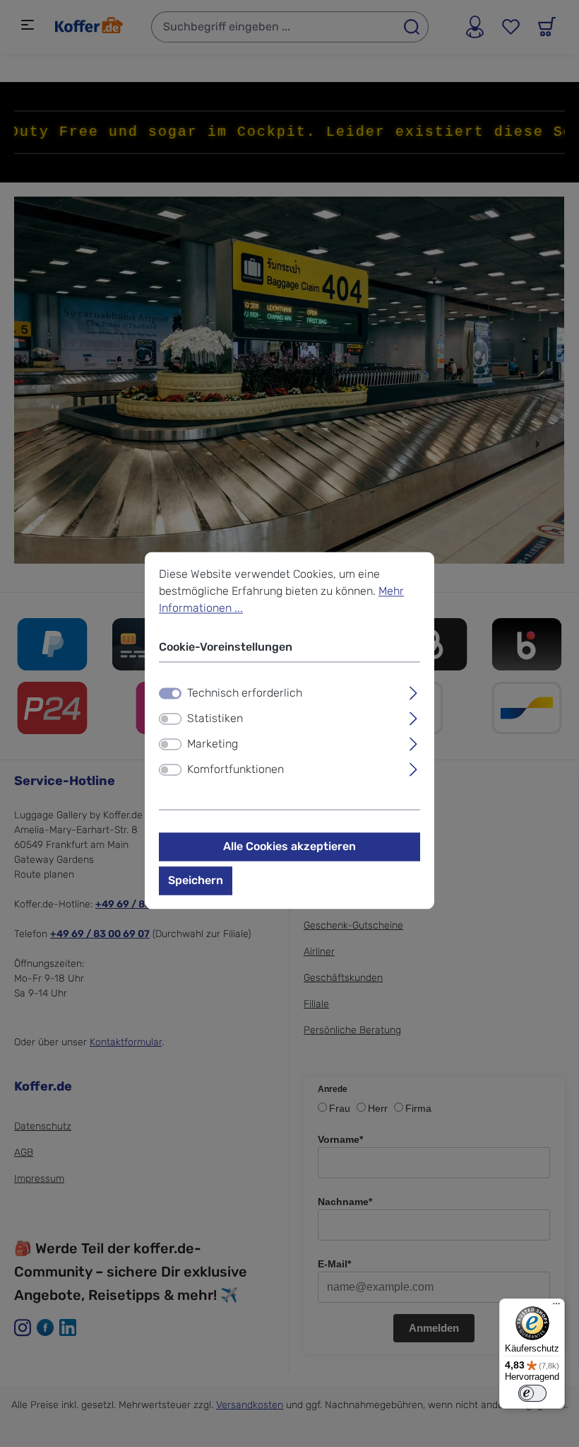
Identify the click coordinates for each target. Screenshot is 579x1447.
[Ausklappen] (413, 691)
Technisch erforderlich (244, 693)
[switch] (170, 719)
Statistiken (215, 719)
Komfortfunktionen (235, 770)
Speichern (195, 881)
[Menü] (556, 1306)
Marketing (212, 744)
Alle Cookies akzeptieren (289, 847)
